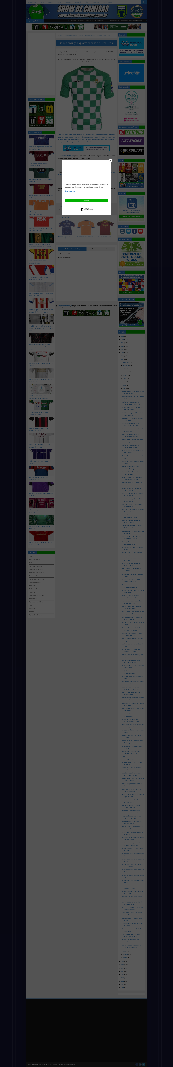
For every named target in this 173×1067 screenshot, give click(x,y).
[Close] (110, 160)
